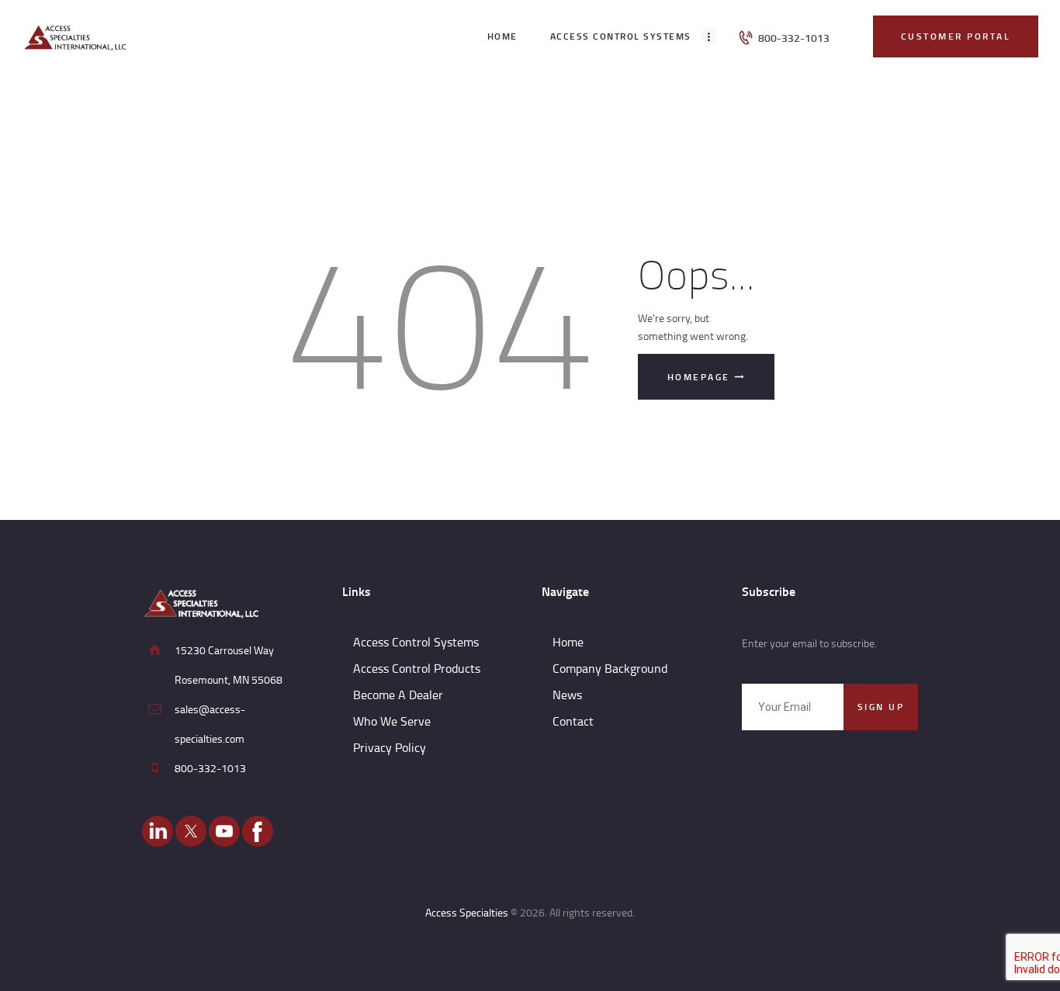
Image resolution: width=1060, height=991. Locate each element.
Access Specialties (466, 912)
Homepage (698, 376)
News (567, 694)
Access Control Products (416, 668)
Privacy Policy (389, 747)
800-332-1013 (210, 768)
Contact (573, 720)
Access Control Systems (416, 641)
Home (568, 641)
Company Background (610, 668)
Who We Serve (392, 720)
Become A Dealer (398, 694)
